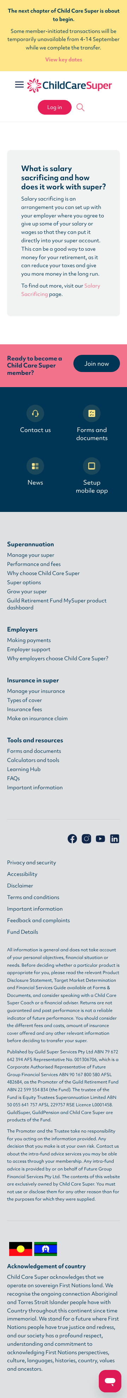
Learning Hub (24, 769)
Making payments (29, 640)
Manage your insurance (36, 691)
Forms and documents (92, 434)
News (35, 482)
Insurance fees (24, 709)
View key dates (63, 59)
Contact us (35, 430)
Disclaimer (20, 885)
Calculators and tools (33, 760)
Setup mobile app (92, 486)
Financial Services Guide (41, 988)
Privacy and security (31, 862)
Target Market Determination (85, 980)
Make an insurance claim (37, 718)
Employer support (28, 649)
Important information (35, 787)
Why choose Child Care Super (43, 573)
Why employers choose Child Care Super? (57, 658)
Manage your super (30, 555)
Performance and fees (34, 564)
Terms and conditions (33, 897)
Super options (24, 582)
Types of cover (24, 700)
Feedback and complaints (38, 920)
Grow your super (27, 591)
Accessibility (22, 874)
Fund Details (22, 932)
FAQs (13, 778)
